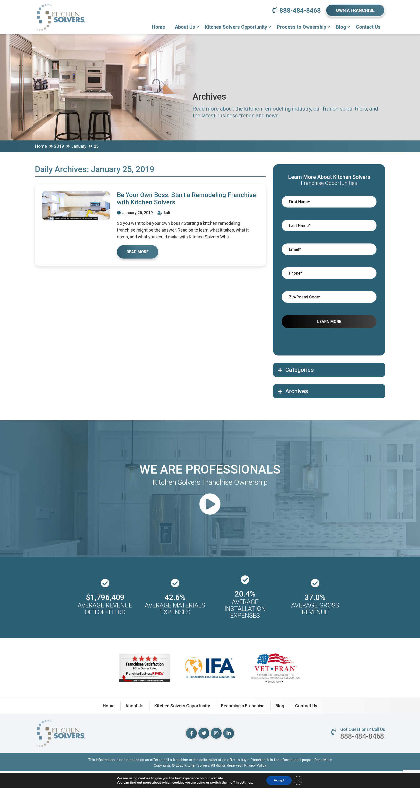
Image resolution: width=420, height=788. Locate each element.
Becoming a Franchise (242, 705)
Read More (323, 760)
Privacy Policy (255, 765)
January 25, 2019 (137, 212)
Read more (138, 252)
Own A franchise (355, 10)
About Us (185, 27)
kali (166, 212)
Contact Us (368, 27)
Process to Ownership (301, 27)
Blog (341, 27)
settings (246, 782)
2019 (59, 146)
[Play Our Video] (210, 505)
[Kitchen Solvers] (60, 10)
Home (158, 27)
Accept (279, 780)
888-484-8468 (300, 10)
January (79, 146)
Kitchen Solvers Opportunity (236, 27)
